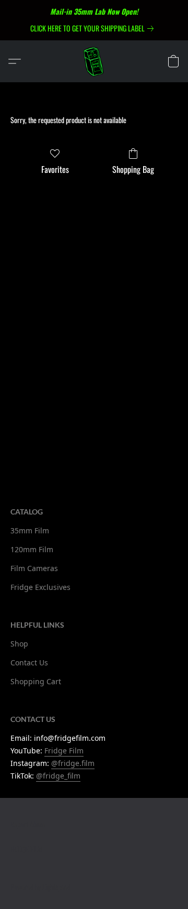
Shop (19, 644)
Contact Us (29, 662)
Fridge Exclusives (40, 587)
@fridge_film (58, 776)
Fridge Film (64, 750)
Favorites (55, 169)
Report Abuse (27, 823)
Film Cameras (34, 568)
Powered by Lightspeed (40, 886)
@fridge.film (73, 763)
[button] (94, 61)
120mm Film (31, 549)
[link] (94, 28)
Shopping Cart (35, 681)
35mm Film (29, 530)
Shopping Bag (133, 169)
